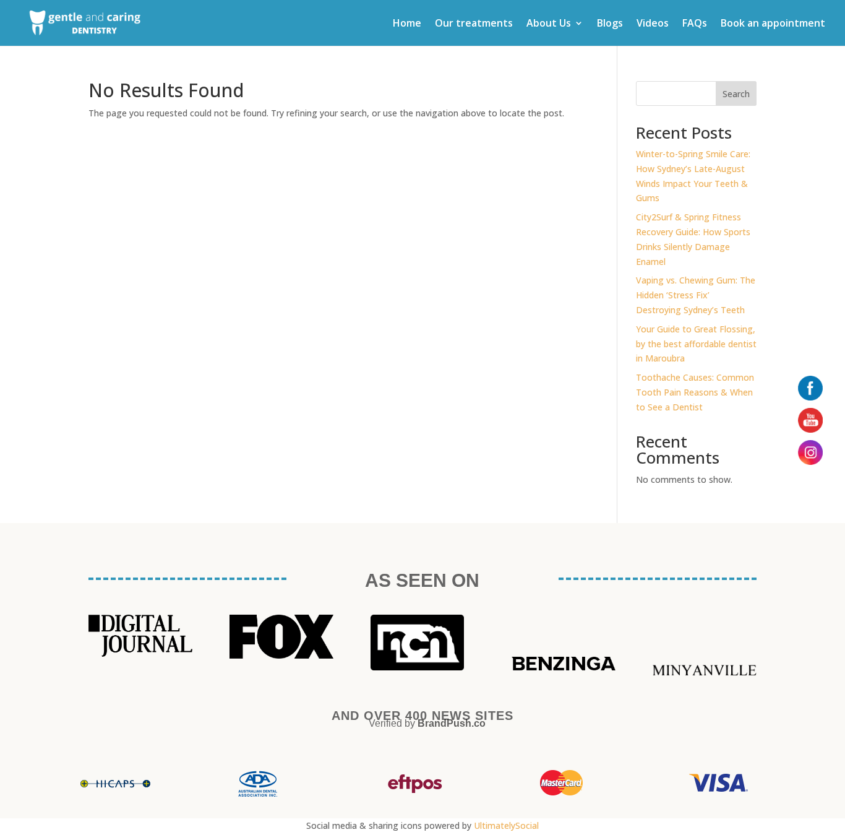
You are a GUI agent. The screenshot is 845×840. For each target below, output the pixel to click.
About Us (548, 24)
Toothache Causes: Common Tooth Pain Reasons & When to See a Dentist (695, 392)
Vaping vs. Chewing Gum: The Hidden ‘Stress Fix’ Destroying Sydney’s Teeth (695, 295)
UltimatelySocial (506, 825)
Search (736, 94)
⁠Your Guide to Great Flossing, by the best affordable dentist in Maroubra (696, 344)
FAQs (694, 24)
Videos (653, 24)
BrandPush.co (452, 723)
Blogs (610, 24)
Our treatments (474, 24)
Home (407, 24)
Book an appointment (773, 24)
